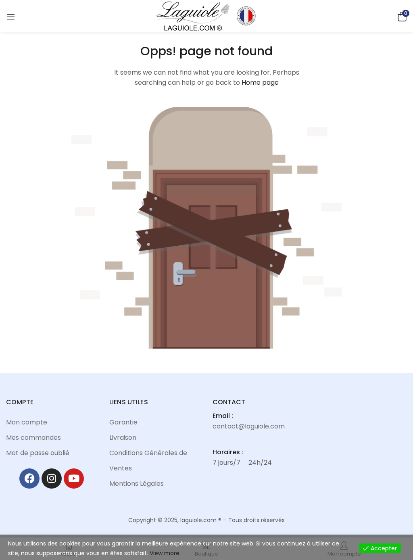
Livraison (122, 437)
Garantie (123, 422)
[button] (401, 16)
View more (164, 553)
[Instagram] (52, 478)
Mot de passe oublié (37, 453)
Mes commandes (33, 437)
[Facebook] (29, 478)
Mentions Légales (136, 483)
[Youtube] (74, 478)
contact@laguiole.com (249, 426)
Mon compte (26, 422)
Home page (260, 82)
